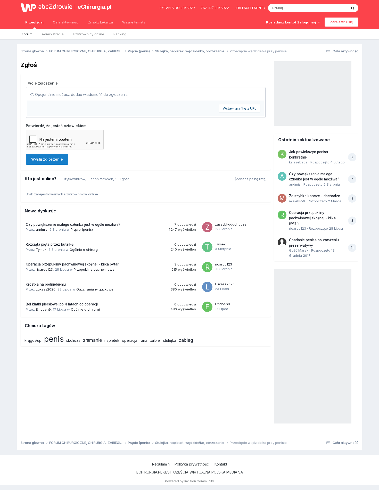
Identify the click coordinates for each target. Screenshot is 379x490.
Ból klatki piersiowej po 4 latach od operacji (62, 304)
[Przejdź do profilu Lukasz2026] (207, 287)
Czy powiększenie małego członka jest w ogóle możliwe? (73, 224)
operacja (129, 340)
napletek (111, 340)
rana (143, 340)
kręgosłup (33, 340)
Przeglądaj (34, 22)
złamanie (92, 340)
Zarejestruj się (341, 22)
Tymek (41, 249)
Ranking (119, 34)
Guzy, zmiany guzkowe (94, 289)
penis (54, 339)
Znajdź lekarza (215, 8)
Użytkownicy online (88, 34)
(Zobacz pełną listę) (251, 179)
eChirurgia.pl (94, 7)
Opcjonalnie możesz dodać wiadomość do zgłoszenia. (81, 94)
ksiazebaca (298, 162)
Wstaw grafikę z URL (239, 108)
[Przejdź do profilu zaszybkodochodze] (207, 227)
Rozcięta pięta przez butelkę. (50, 244)
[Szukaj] (352, 8)
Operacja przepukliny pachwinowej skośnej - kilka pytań (72, 264)
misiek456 (297, 201)
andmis (41, 229)
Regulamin (161, 464)
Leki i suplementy (250, 8)
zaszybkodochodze (230, 224)
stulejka (169, 340)
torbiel (155, 340)
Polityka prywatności (192, 464)
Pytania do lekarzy (177, 8)
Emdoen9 (43, 309)
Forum (26, 34)
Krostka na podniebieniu (46, 284)
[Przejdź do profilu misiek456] (282, 198)
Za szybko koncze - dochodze (314, 196)
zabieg (186, 340)
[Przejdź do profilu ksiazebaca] (282, 154)
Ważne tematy (133, 22)
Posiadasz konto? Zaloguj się (292, 22)
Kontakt (221, 464)
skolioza (73, 340)
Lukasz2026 (45, 289)
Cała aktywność (66, 22)
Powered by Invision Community (189, 481)
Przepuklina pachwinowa (94, 269)
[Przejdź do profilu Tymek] (207, 247)
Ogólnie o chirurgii (84, 249)
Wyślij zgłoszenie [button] (47, 159)
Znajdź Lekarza (100, 22)
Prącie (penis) (82, 229)
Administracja (53, 34)
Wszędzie (332, 8)
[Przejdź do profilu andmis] (282, 176)
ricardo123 (44, 269)
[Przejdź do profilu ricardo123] (207, 267)
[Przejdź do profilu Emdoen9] (207, 307)
